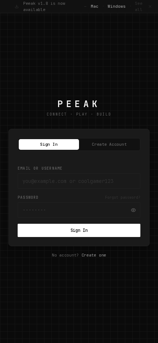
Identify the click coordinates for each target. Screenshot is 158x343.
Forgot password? (122, 197)
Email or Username (40, 168)
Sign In (48, 144)
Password (28, 197)
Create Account (109, 144)
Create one (94, 255)
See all (139, 6)
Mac (94, 6)
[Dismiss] (150, 6)
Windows (117, 6)
